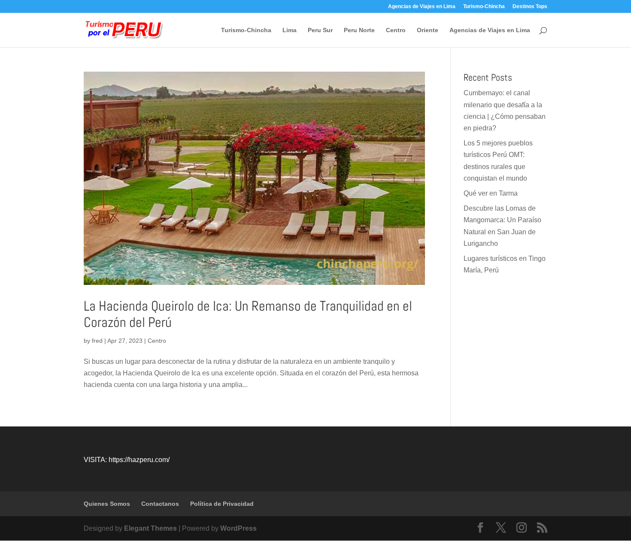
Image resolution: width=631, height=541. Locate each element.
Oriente (427, 30)
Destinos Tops (530, 6)
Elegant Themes (150, 528)
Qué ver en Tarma (491, 193)
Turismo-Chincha (484, 6)
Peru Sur (320, 30)
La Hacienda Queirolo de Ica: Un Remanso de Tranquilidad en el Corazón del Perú (248, 314)
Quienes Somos (107, 503)
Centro (396, 30)
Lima (289, 30)
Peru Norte (359, 30)
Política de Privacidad (222, 503)
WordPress (238, 528)
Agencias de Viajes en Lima (421, 6)
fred (97, 340)
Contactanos (160, 503)
